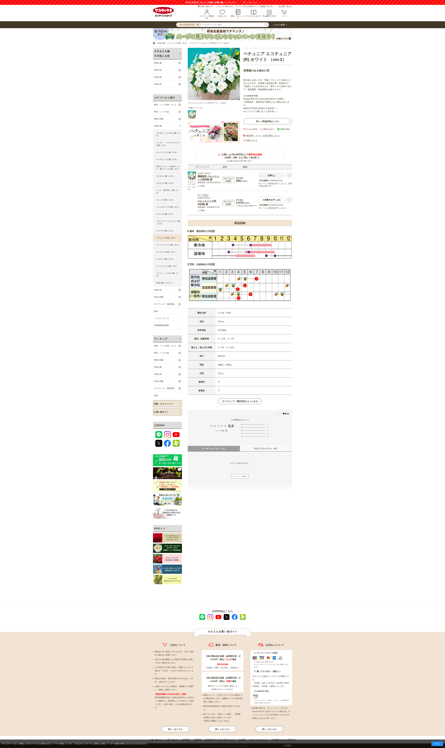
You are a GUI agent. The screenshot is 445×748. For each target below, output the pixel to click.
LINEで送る (285, 129)
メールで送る (251, 129)
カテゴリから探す (164, 97)
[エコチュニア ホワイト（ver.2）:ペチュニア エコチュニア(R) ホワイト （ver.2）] (214, 74)
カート (284, 16)
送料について (251, 140)
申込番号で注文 (269, 16)
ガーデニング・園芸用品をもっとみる (240, 401)
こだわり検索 (278, 25)
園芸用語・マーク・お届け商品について (263, 136)
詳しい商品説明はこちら (267, 121)
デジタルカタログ (253, 16)
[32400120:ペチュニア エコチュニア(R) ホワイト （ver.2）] (192, 114)
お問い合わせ (286, 6)
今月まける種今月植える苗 (162, 53)
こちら (260, 718)
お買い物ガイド (206, 6)
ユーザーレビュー (214, 448)
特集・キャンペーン (238, 17)
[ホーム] (154, 43)
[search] (266, 24)
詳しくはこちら (250, 2)
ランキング (160, 338)
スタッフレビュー (266, 448)
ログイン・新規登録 (206, 17)
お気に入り (222, 16)
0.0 (231, 426)
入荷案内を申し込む (271, 200)
